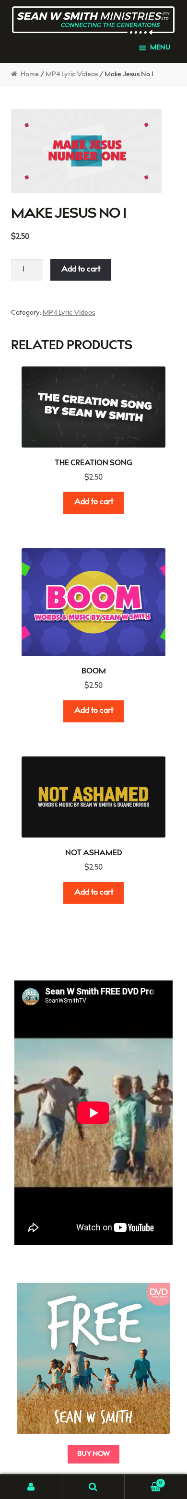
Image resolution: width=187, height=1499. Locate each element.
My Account (31, 1487)
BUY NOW (93, 1454)
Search (93, 1487)
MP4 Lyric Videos (72, 75)
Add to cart (80, 270)
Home (30, 75)
